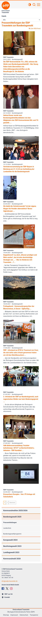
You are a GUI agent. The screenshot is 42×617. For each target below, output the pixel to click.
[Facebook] (3, 588)
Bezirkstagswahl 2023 (12, 546)
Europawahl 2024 (10, 540)
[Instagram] (11, 588)
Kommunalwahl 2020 (12, 559)
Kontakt (7, 597)
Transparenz (34, 615)
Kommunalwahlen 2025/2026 (15, 510)
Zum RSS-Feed (35, 28)
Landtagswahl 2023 (11, 552)
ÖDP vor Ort (8, 594)
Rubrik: (4, 16)
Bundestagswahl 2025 (12, 517)
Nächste (12, 502)
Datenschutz (24, 615)
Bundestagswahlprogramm (12, 534)
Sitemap (6, 615)
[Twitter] (7, 588)
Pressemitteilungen (10, 522)
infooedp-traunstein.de (9, 581)
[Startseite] (6, 5)
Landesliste (7, 528)
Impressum (14, 615)
